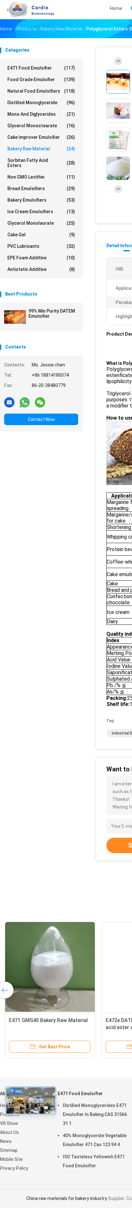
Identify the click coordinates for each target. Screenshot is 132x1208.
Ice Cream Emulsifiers (41, 211)
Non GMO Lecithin (41, 177)
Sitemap (9, 1150)
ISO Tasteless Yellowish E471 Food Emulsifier (94, 1161)
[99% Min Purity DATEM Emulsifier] (15, 317)
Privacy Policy (14, 1168)
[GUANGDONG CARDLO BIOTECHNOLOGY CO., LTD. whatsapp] (25, 402)
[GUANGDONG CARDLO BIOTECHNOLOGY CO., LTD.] (28, 9)
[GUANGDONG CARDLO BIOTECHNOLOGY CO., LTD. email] (9, 402)
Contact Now (41, 419)
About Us (9, 1132)
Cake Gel (41, 234)
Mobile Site (11, 1159)
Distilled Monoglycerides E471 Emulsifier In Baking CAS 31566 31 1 (95, 1114)
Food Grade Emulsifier (41, 79)
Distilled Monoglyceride (41, 102)
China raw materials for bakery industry (66, 1198)
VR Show (9, 1123)
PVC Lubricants (41, 246)
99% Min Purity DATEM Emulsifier (52, 313)
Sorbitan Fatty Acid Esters (41, 163)
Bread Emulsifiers (41, 188)
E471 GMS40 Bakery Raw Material (48, 1020)
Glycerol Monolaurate (41, 223)
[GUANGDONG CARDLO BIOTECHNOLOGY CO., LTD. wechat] (40, 402)
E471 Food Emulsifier (41, 68)
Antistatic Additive (41, 269)
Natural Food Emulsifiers (41, 91)
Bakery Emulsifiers (41, 200)
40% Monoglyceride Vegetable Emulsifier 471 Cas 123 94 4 (95, 1140)
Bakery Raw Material (41, 148)
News (6, 1141)
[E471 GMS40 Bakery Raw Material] (50, 967)
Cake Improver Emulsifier (41, 137)
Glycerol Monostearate (41, 125)
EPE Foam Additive (41, 257)
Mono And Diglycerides (41, 114)
